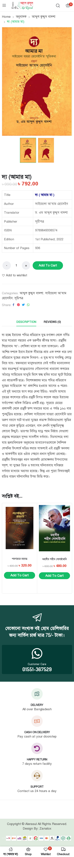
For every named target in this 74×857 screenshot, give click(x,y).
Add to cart (48, 265)
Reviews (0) (52, 322)
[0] (67, 5)
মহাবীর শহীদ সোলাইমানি (54, 559)
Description (26, 322)
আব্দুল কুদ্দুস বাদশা (31, 293)
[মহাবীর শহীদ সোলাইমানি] (54, 528)
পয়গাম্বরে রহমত (19, 558)
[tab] (26, 322)
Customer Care (37, 664)
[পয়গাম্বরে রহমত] (19, 528)
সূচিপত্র (18, 298)
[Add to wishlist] (31, 511)
